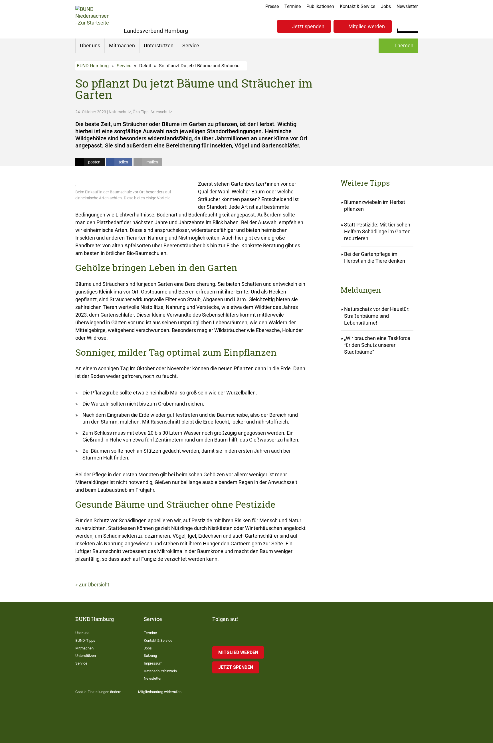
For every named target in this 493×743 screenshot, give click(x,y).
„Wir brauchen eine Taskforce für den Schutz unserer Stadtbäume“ (377, 345)
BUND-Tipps (85, 640)
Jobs (386, 6)
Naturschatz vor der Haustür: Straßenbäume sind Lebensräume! (376, 316)
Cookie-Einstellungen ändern (98, 692)
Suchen (413, 25)
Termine (292, 6)
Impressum (153, 663)
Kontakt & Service (357, 6)
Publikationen (320, 6)
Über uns (90, 45)
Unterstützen (158, 45)
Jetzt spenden (308, 26)
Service (190, 45)
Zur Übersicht (94, 585)
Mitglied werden (366, 26)
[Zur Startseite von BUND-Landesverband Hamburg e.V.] (92, 19)
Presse (272, 6)
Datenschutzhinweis (160, 671)
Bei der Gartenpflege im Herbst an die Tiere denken (374, 257)
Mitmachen (122, 45)
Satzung (150, 655)
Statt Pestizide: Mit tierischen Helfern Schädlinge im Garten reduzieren (377, 231)
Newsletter (407, 6)
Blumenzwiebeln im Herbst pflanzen (374, 205)
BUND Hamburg (93, 65)
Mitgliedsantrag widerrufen (159, 692)
